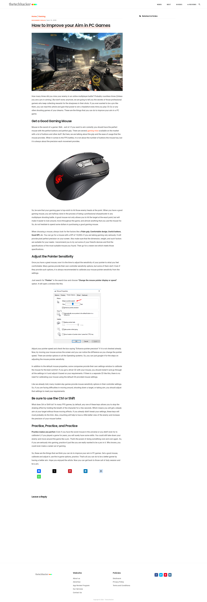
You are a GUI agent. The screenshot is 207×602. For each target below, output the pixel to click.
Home (34, 16)
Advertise (76, 582)
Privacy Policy (118, 582)
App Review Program (81, 585)
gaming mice (92, 131)
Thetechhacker (23, 4)
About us (76, 578)
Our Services (78, 589)
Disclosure (117, 578)
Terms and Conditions (121, 585)
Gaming (41, 16)
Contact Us (77, 593)
